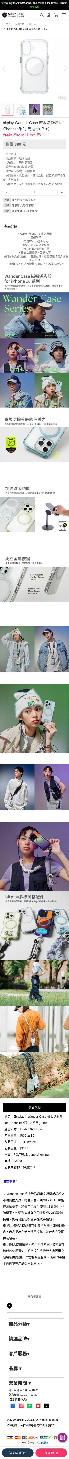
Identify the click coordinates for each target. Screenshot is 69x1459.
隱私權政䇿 (34, 1296)
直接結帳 (53, 1453)
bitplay (32, 24)
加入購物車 (20, 1453)
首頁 (8, 24)
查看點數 (34, 6)
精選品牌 (20, 24)
